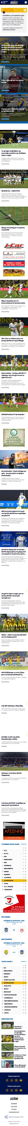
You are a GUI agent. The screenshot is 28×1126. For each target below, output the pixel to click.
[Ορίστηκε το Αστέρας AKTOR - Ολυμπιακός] (14, 761)
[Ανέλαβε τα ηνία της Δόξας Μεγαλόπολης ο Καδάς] (14, 726)
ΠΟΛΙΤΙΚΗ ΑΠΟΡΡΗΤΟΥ (14, 1112)
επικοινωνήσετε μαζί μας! (9, 29)
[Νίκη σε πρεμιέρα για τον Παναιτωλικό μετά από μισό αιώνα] (14, 289)
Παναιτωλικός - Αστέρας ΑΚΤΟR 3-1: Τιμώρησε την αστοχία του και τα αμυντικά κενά (13, 375)
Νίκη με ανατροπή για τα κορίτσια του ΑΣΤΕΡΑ (20, 1048)
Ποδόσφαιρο (4, 484)
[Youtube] (20, 1080)
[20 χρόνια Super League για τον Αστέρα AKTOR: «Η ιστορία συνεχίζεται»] (14, 581)
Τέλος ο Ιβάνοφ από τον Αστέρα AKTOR (12, 81)
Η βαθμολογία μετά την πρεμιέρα (12, 414)
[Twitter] (11, 1080)
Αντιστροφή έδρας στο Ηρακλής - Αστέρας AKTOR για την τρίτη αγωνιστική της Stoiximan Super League (13, 48)
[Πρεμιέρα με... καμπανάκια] (14, 179)
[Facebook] (7, 1080)
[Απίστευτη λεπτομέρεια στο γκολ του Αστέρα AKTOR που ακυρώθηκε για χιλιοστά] (14, 499)
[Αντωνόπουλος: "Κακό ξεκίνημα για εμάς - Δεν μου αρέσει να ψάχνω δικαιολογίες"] (14, 459)
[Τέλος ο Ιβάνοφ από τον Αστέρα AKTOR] (7, 1064)
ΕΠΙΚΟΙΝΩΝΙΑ (14, 1103)
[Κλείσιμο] (25, 10)
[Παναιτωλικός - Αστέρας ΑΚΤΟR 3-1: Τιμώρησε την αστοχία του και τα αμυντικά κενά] (14, 362)
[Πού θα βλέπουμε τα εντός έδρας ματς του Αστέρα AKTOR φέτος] (14, 660)
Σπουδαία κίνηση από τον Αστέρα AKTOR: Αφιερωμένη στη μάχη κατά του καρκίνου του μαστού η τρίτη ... (13, 552)
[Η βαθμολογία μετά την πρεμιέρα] (14, 402)
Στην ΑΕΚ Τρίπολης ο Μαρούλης (12, 706)
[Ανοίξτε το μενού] (26, 2)
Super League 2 (7, 962)
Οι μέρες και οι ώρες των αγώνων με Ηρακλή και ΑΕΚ (12, 110)
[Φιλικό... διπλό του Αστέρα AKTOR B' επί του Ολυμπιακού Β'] (14, 623)
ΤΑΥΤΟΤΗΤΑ (14, 1109)
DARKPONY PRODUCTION (14, 1123)
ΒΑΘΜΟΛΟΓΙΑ (24, 844)
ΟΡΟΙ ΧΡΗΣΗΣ (14, 1106)
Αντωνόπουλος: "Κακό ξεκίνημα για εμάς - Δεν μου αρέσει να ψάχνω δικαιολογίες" (13, 473)
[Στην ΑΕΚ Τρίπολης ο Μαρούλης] (14, 695)
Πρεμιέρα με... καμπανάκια (10, 191)
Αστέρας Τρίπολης (5, 90)
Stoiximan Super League (10, 844)
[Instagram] (16, 1080)
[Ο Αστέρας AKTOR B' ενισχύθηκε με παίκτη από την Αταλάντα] (14, 794)
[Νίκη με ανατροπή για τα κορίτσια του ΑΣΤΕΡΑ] (14, 215)
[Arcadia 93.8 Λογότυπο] (14, 2)
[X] (11, 1090)
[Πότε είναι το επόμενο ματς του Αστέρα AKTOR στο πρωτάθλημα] (14, 326)
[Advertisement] (14, 246)
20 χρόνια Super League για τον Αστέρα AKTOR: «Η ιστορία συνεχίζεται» (12, 596)
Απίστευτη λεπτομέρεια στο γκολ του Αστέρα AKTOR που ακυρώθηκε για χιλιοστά (13, 513)
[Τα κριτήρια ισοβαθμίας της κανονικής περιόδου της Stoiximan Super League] (14, 139)
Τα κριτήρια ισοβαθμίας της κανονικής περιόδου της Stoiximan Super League (13, 153)
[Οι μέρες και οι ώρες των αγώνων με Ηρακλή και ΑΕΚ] (7, 1055)
